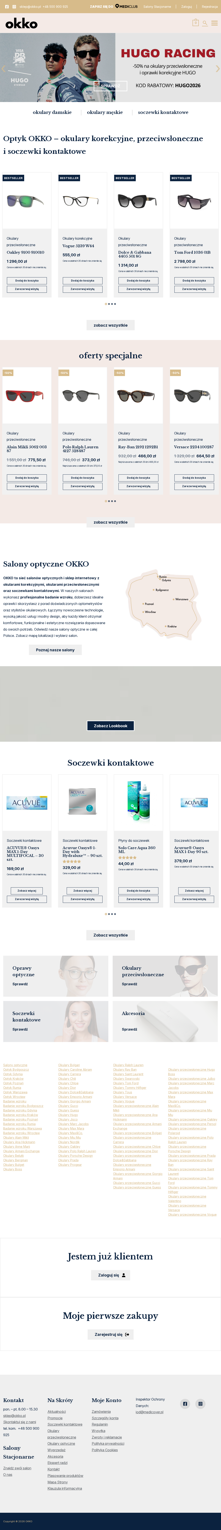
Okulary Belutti (13, 1155)
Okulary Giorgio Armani (74, 1101)
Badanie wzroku (14, 1101)
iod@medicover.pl (149, 1412)
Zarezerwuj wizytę (27, 289)
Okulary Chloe (68, 1083)
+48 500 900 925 (55, 6)
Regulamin (100, 1424)
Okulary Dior (67, 1087)
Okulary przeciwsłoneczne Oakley (192, 1119)
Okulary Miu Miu (69, 1137)
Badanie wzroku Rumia (19, 1124)
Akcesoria (55, 1456)
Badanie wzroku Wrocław (21, 1133)
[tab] (106, 304)
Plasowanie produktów (65, 1475)
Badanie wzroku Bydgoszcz (23, 1106)
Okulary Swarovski (126, 1078)
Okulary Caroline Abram (75, 1069)
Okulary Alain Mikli (16, 1137)
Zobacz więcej (26, 890)
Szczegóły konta (105, 1418)
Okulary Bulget (13, 1164)
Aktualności (56, 1411)
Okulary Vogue (123, 1101)
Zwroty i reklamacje (107, 1437)
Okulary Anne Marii (16, 1146)
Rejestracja (210, 6)
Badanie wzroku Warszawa (22, 1128)
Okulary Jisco (68, 1119)
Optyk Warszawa (15, 1092)
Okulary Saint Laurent (128, 1074)
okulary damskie (52, 112)
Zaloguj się (108, 1275)
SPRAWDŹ (110, 86)
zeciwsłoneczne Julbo (199, 1078)
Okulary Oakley (69, 1146)
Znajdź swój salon (17, 1468)
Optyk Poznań (13, 1083)
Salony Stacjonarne (157, 6)
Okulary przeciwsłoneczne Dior (135, 1151)
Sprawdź (20, 984)
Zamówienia (101, 1411)
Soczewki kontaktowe (64, 1424)
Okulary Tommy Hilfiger (129, 1087)
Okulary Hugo (68, 1115)
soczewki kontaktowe (163, 112)
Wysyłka (98, 1431)
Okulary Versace (125, 1097)
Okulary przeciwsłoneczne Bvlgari (137, 1133)
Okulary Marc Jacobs (73, 1124)
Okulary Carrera (69, 1074)
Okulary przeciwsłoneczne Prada (192, 1155)
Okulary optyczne (61, 1443)
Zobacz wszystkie (110, 935)
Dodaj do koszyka (26, 280)
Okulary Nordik (69, 1142)
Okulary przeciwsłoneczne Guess (137, 1187)
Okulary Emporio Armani (75, 1097)
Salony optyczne (15, 1065)
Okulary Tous (122, 1092)
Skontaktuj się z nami (19, 1422)
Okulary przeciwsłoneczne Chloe (137, 1146)
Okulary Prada (68, 1160)
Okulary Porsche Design (75, 1155)
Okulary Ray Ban (125, 1069)
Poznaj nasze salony (55, 650)
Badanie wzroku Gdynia (20, 1110)
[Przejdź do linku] (7, 6)
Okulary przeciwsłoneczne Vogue (192, 1214)
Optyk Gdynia (13, 1074)
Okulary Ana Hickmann (19, 1142)
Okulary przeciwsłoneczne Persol (192, 1124)
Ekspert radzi (57, 1463)
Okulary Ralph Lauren (128, 1065)
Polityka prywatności (108, 1443)
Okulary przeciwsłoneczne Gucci (136, 1183)
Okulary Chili (67, 1078)
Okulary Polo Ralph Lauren (77, 1151)
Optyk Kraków (13, 1078)
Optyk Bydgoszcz (16, 1069)
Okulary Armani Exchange (21, 1151)
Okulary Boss (12, 1169)
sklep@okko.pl (30, 6)
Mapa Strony (57, 1482)
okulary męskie (105, 112)
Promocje (55, 1418)
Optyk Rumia (12, 1087)
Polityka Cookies (105, 1450)
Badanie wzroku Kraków (20, 1115)
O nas (7, 1474)
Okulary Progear (70, 1164)
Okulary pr (175, 1078)
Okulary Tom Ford (126, 1083)
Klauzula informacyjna (64, 1488)
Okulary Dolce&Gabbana (75, 1092)
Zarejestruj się (109, 1334)
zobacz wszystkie (111, 325)
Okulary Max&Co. (70, 1133)
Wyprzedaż (56, 1450)
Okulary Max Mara (71, 1128)
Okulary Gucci (68, 1106)
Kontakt (53, 1469)
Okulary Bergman (15, 1160)
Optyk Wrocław (14, 1097)
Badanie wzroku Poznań (20, 1119)
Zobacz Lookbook (110, 726)
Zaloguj (186, 6)
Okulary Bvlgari (69, 1065)
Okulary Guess (68, 1110)
